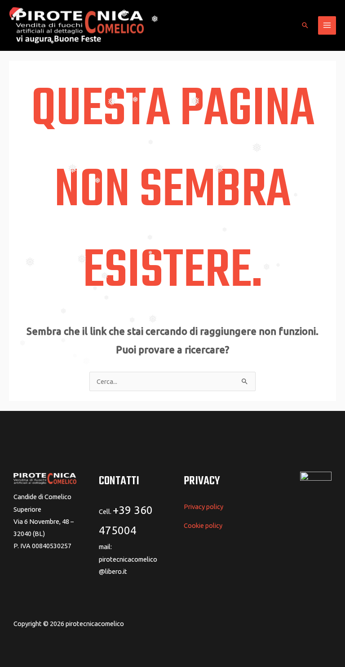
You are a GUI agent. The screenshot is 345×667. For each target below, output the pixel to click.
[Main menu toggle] (327, 25)
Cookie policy (203, 525)
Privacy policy (203, 506)
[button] (305, 25)
